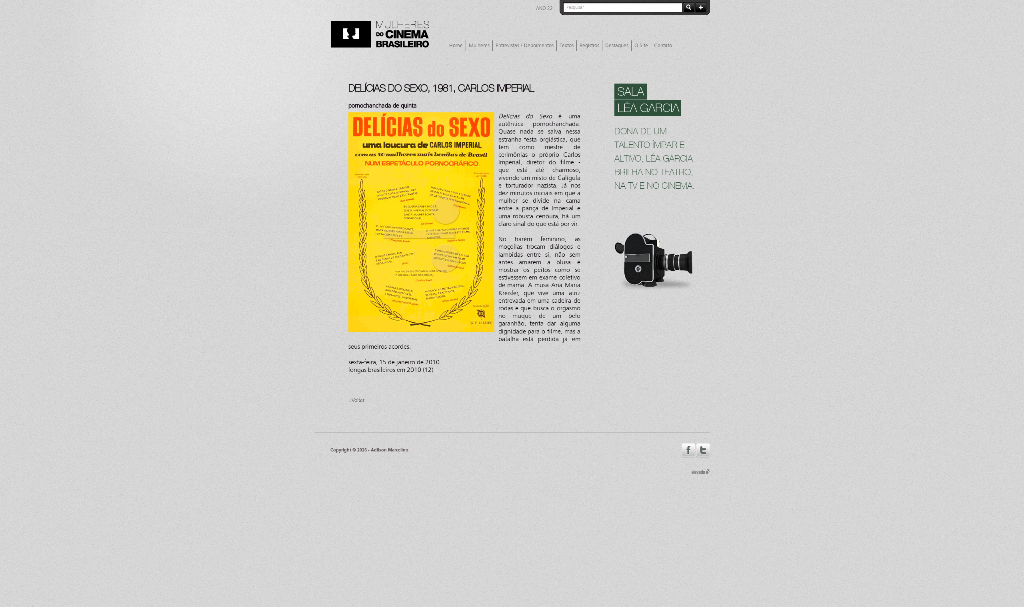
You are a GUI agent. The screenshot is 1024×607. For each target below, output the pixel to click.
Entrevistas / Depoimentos (525, 45)
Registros (589, 45)
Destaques (616, 45)
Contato (663, 45)
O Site (641, 45)
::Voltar (356, 400)
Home (456, 45)
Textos (567, 45)
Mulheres (479, 45)
